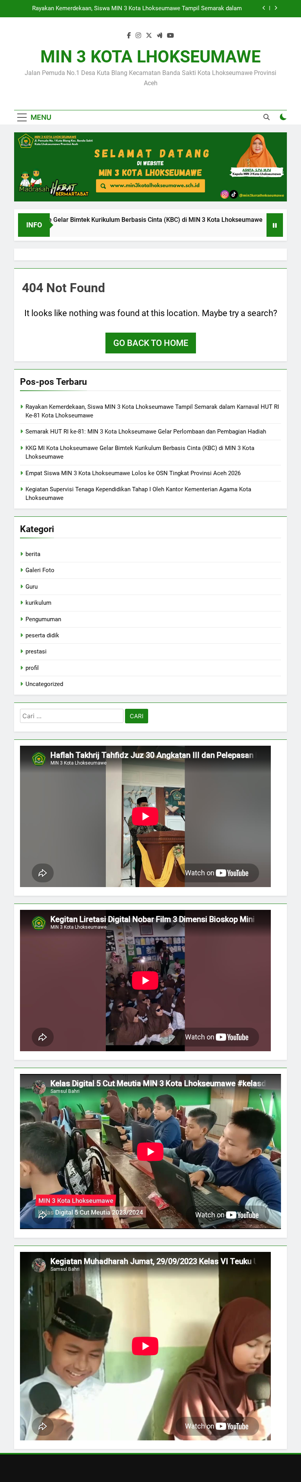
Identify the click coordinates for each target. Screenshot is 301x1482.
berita (32, 554)
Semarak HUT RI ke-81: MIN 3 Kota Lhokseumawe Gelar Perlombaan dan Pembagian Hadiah (131, 8)
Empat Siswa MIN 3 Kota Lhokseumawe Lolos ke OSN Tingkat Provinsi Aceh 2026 (133, 473)
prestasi (36, 651)
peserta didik (42, 635)
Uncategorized (44, 684)
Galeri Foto (39, 570)
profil (32, 667)
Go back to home (150, 343)
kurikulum (38, 602)
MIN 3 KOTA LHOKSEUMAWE (150, 56)
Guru (31, 586)
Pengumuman (43, 619)
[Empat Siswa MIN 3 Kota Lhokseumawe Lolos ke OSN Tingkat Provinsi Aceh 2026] (257, 224)
